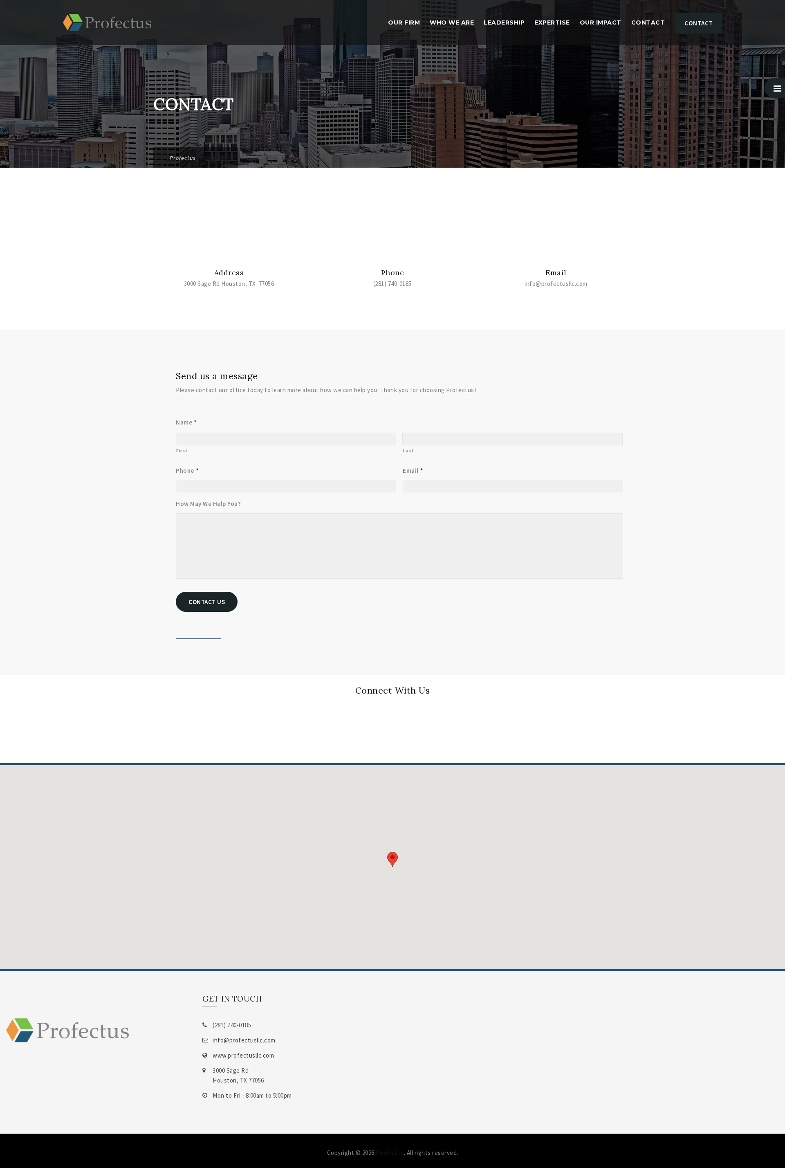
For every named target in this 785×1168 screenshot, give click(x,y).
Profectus (390, 1153)
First (182, 450)
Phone (187, 470)
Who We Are (452, 22)
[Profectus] (107, 22)
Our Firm (404, 22)
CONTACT (698, 23)
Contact (648, 22)
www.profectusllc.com (243, 1055)
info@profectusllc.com (244, 1040)
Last (408, 450)
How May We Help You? (208, 504)
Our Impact (600, 22)
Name (186, 422)
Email (413, 470)
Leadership (504, 22)
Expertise (552, 22)
